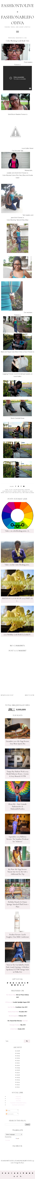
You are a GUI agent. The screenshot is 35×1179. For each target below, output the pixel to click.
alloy (11, 489)
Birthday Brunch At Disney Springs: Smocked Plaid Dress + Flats (17, 904)
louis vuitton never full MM (15, 492)
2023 (18, 1058)
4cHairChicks (13, 1029)
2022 (18, 1060)
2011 (18, 1087)
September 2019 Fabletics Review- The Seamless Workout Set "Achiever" (18, 839)
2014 (18, 1080)
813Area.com (9, 1002)
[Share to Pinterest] (21, 486)
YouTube (18, 1100)
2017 (18, 1072)
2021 (18, 1063)
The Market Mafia (11, 995)
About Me (18, 1096)
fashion (27, 489)
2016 (18, 1075)
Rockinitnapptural (13, 1016)
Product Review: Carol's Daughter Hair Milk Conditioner (17, 935)
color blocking (18, 489)
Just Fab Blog (11, 1007)
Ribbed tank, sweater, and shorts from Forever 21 (18, 170)
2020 (18, 1065)
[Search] (27, 1041)
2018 (18, 1070)
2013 (18, 1082)
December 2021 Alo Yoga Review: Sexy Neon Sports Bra (17, 742)
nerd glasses (29, 492)
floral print (17, 491)
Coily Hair (25, 1020)
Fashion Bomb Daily (13, 1012)
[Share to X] (18, 486)
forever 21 (25, 491)
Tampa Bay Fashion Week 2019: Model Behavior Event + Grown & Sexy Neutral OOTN (17, 773)
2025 (18, 1053)
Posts (8, 1110)
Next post (29, 695)
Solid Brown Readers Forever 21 (20, 112)
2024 (18, 1055)
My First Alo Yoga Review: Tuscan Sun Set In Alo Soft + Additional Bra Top (17, 871)
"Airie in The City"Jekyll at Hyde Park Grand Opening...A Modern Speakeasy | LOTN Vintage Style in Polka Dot (17, 968)
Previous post (7, 695)
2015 (18, 1077)
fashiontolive (7, 491)
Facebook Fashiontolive (18, 1105)
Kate (22, 1163)
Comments (10, 1114)
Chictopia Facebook (15, 1025)
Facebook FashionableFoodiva (18, 1102)
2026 (18, 1051)
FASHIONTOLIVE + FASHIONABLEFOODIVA (17, 1161)
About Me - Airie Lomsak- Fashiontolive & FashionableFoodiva (17, 806)
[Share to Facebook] (15, 486)
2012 (18, 1084)
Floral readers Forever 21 (18, 62)
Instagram (18, 1098)
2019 (18, 1067)
